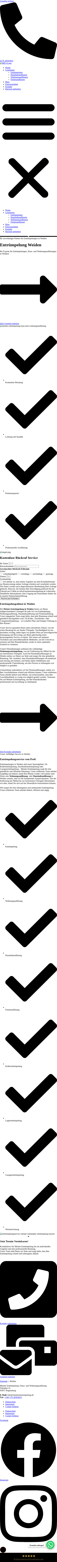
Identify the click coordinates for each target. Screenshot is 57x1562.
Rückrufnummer (7, 566)
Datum (3, 576)
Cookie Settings (12, 1406)
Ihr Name (4, 563)
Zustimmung (5, 579)
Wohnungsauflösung (19, 77)
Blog (7, 82)
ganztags (49, 574)
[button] (28, 149)
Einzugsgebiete (11, 84)
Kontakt (8, 87)
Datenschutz (10, 1402)
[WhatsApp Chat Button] (50, 1545)
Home (7, 68)
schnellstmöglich (10, 574)
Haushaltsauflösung (19, 75)
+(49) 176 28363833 (13, 1397)
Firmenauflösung (18, 79)
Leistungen (10, 70)
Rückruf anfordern (13, 89)
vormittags (25, 574)
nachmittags (38, 574)
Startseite (4, 1381)
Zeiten (2, 571)
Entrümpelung (17, 72)
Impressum (9, 1404)
